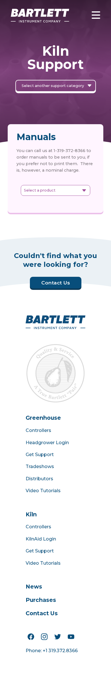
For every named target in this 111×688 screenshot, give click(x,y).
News (34, 586)
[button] (84, 12)
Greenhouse (43, 417)
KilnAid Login (41, 539)
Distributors (39, 478)
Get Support (40, 454)
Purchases (41, 599)
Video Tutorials (43, 490)
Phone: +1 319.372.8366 (52, 650)
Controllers (38, 430)
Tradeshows (40, 466)
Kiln (31, 514)
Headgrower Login (47, 442)
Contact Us (42, 613)
